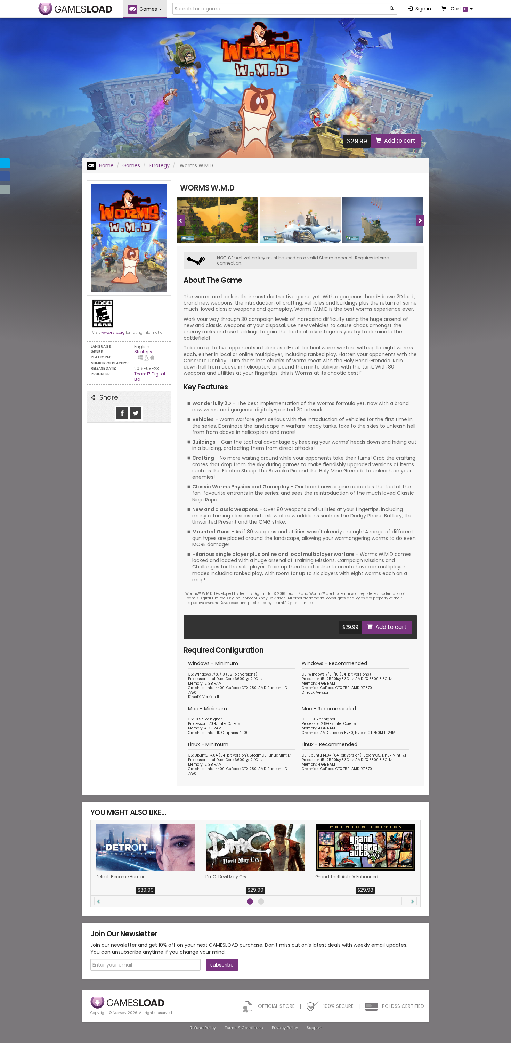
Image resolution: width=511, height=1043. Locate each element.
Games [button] (149, 9)
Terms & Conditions (244, 1027)
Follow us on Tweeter (135, 413)
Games (131, 165)
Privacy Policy (285, 1027)
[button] (102, 901)
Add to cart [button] (399, 141)
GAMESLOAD (75, 9)
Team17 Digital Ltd (149, 376)
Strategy (159, 165)
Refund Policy (203, 1027)
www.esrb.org (113, 332)
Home (106, 165)
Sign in (423, 8)
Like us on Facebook (122, 413)
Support (314, 1027)
